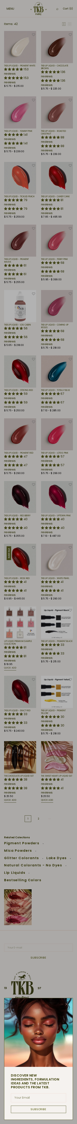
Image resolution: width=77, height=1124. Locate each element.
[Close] (66, 1004)
